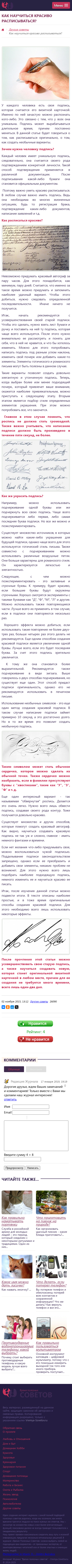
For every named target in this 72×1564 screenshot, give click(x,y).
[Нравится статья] (35, 1025)
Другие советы (19, 29)
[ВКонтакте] (3, 1007)
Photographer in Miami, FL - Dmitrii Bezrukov (29, 1554)
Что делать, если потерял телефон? (51, 1283)
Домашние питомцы (15, 1475)
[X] (16, 1007)
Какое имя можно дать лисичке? (15, 1283)
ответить (10, 1099)
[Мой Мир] (12, 1007)
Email (7, 1112)
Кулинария (9, 1462)
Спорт (6, 1471)
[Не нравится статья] (35, 1041)
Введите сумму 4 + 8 (19, 1154)
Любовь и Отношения (16, 1439)
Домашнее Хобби (14, 1448)
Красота (8, 1452)
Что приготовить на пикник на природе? (51, 1221)
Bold (7, 1118)
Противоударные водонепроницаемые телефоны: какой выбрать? (18, 1348)
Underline (17, 1118)
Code (37, 1118)
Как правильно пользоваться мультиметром (48, 1346)
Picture (47, 1118)
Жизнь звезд (10, 1494)
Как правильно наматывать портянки (13, 1221)
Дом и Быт (9, 1443)
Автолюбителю (12, 1503)
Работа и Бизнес (13, 1485)
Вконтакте (36, 1069)
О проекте (9, 1431)
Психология (10, 1499)
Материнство (11, 1480)
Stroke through (22, 1118)
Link (42, 1118)
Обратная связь (12, 1427)
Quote (32, 1118)
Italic (12, 1118)
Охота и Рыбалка (13, 1489)
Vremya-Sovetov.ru (36, 1420)
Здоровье (9, 1457)
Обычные (14, 1069)
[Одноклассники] (8, 1007)
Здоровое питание (14, 1466)
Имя (7, 1106)
